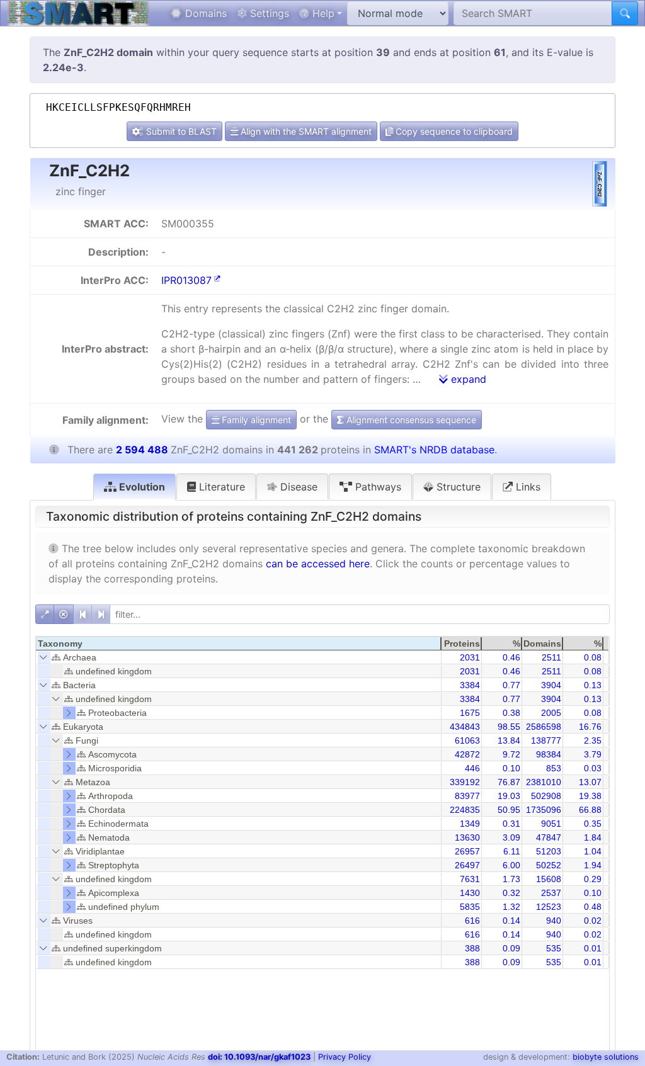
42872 (467, 754)
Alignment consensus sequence (410, 419)
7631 (470, 879)
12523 (548, 907)
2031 (470, 657)
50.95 (509, 810)
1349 (470, 824)
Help (321, 13)
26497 (467, 865)
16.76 (590, 727)
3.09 (511, 837)
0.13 (593, 685)
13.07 (590, 782)
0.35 (593, 824)
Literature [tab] (220, 486)
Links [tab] (526, 486)
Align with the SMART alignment (305, 131)
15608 (548, 879)
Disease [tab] (297, 486)
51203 (548, 851)
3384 (470, 685)
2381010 (543, 782)
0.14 (511, 921)
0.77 (511, 685)
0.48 (593, 907)
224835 (465, 810)
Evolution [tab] (141, 486)
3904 (551, 685)
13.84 (509, 740)
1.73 (511, 879)
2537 (551, 893)
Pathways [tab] (376, 486)
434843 (465, 727)
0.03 (593, 768)
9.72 (511, 754)
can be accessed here (318, 563)
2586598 (543, 727)
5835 (470, 907)
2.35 (593, 740)
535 (553, 948)
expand (467, 379)
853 (553, 768)
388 (472, 948)
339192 (465, 782)
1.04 (593, 851)
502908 (546, 796)
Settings (268, 13)
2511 (551, 657)
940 (553, 921)
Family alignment (255, 419)
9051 (551, 824)
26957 (467, 851)
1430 (470, 893)
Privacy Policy (344, 1057)
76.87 (509, 782)
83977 (467, 796)
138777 (546, 740)
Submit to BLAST (180, 131)
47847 (548, 837)
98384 (548, 754)
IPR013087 (186, 280)
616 (472, 921)
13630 (467, 837)
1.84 (593, 837)
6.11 (511, 851)
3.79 (593, 754)
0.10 (511, 768)
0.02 (593, 921)
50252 (548, 865)
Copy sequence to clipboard (453, 131)
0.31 (511, 824)
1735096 (543, 810)
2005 (551, 713)
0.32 (511, 893)
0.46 (511, 657)
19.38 (590, 796)
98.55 (509, 727)
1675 (470, 713)
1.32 (511, 907)
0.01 (593, 948)
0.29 (593, 879)
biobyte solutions (606, 1057)
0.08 (593, 657)
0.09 (511, 948)
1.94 (593, 865)
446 (472, 768)
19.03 (509, 796)
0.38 (511, 713)
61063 (467, 740)
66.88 (590, 810)
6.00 (511, 865)
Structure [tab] (457, 486)
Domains (204, 13)
